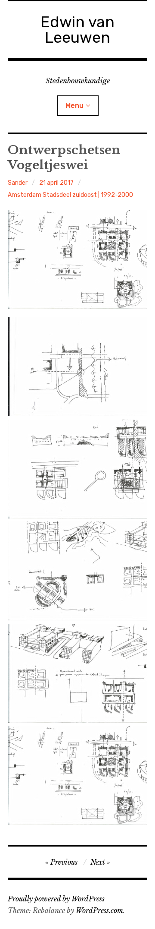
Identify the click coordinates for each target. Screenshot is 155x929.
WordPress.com (99, 910)
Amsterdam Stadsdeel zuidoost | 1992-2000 (70, 195)
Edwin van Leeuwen (77, 30)
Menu (74, 105)
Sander (18, 182)
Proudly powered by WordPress (56, 898)
